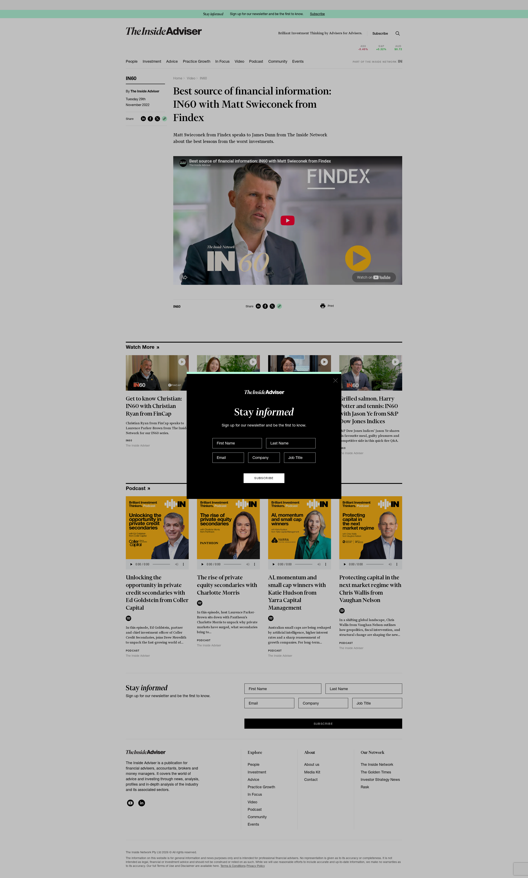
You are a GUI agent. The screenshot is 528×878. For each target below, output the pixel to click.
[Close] (335, 380)
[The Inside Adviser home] (264, 392)
